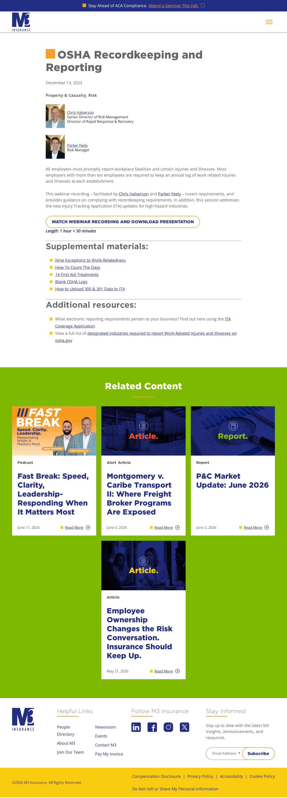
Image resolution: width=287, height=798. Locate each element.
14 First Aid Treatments (77, 274)
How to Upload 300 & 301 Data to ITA (90, 289)
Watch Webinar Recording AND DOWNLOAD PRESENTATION (123, 221)
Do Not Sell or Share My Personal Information (175, 789)
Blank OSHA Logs (71, 281)
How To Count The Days (77, 267)
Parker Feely (169, 194)
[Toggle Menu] (269, 22)
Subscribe (258, 753)
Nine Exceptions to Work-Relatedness (90, 260)
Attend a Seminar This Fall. (173, 5)
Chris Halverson (134, 194)
